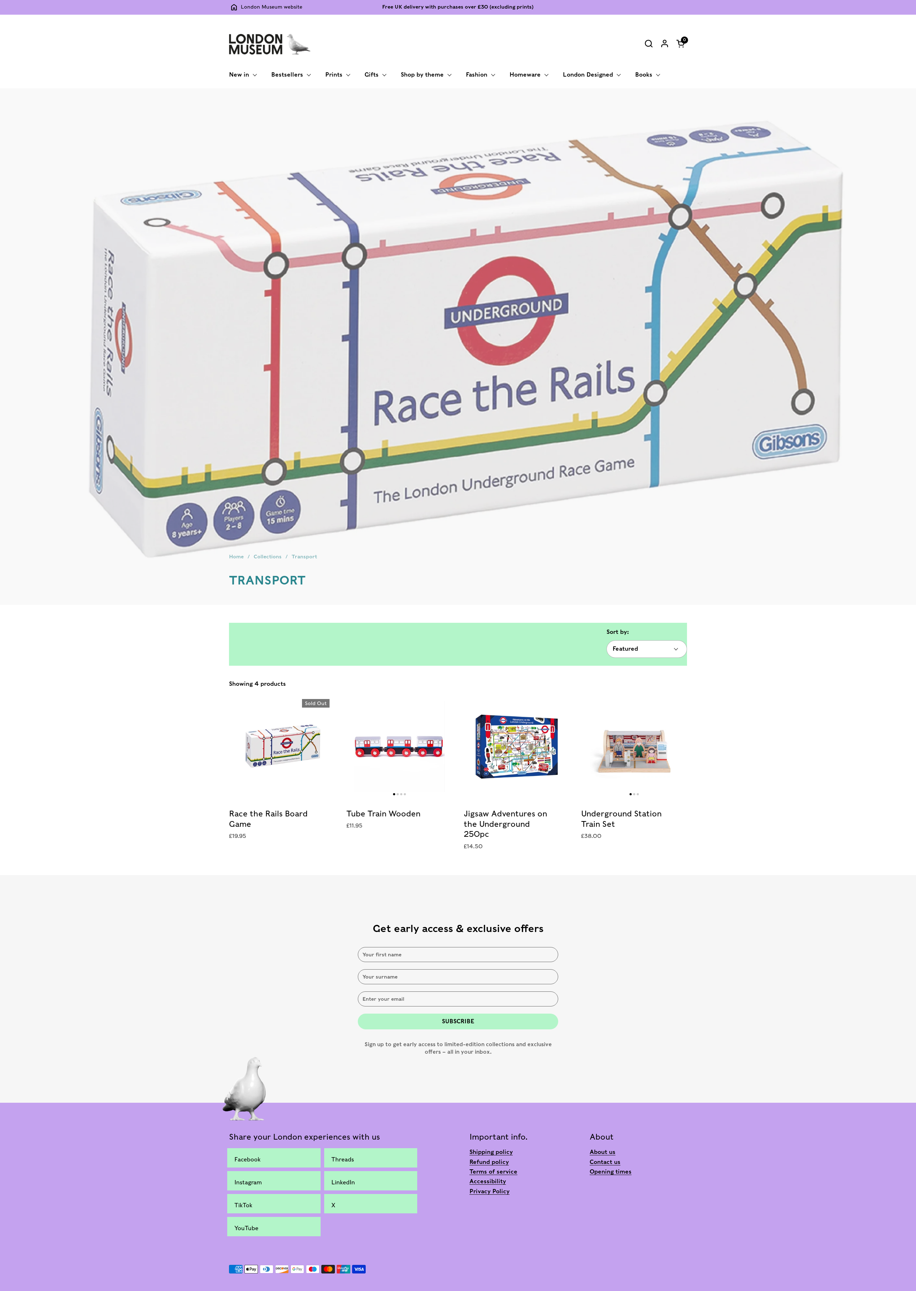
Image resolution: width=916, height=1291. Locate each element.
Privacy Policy (489, 1191)
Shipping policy (491, 1152)
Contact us (605, 1162)
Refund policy (489, 1162)
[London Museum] (270, 43)
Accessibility (487, 1181)
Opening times (611, 1172)
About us (602, 1152)
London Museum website (271, 7)
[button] (648, 43)
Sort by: (617, 632)
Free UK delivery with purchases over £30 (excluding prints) (457, 7)
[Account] (664, 43)
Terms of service (493, 1172)
